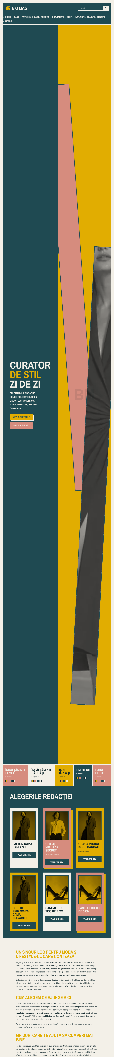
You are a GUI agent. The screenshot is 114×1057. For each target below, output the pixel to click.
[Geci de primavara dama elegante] (24, 889)
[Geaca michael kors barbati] (90, 825)
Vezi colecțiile (21, 417)
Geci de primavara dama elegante (20, 913)
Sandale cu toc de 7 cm (54, 910)
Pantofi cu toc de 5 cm (89, 910)
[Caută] (105, 8)
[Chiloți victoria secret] (57, 825)
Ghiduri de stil (21, 425)
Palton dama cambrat (22, 845)
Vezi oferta (24, 854)
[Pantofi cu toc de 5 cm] (90, 889)
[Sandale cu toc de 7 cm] (57, 889)
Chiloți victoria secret (51, 847)
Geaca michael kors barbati (89, 845)
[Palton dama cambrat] (24, 825)
